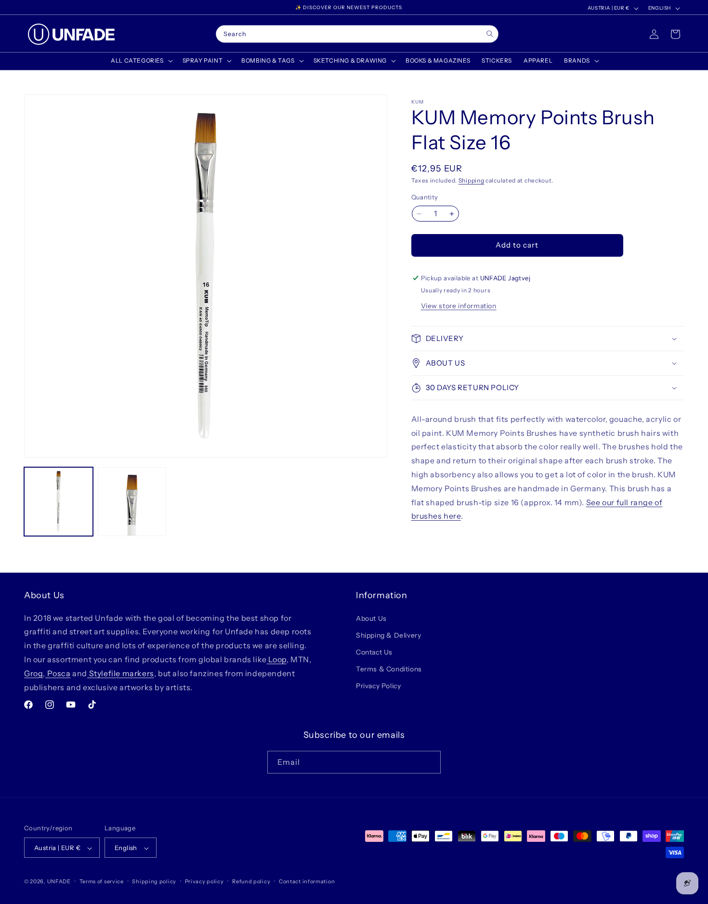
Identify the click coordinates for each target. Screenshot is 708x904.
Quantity (424, 197)
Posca (58, 673)
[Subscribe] (429, 761)
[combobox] (357, 34)
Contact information (307, 881)
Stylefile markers (120, 673)
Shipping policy (154, 881)
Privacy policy (204, 881)
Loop (277, 659)
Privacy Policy (378, 685)
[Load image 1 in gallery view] (58, 501)
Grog (33, 673)
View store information (459, 305)
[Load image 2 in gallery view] (132, 501)
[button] (140, 60)
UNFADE (59, 881)
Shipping (472, 180)
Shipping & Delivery (388, 634)
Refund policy (251, 881)
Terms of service (101, 881)
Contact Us (374, 651)
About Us (371, 618)
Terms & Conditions (389, 669)
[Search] (489, 34)
